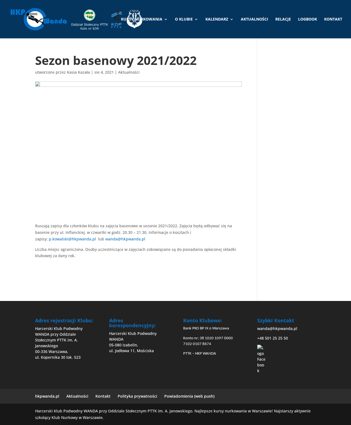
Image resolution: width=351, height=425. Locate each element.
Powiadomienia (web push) (189, 396)
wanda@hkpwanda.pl (125, 239)
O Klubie (184, 19)
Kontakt (333, 19)
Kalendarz (216, 19)
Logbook (307, 19)
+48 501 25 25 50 (272, 338)
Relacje (283, 19)
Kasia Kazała (78, 72)
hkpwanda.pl (47, 396)
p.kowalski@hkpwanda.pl (72, 239)
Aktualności (254, 19)
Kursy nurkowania (141, 19)
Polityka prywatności (137, 396)
